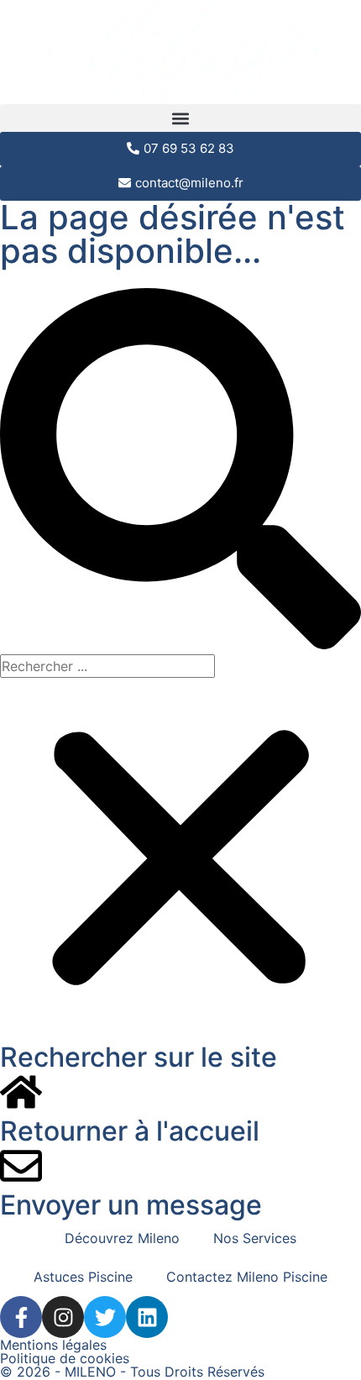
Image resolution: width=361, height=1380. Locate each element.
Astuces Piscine (83, 1276)
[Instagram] (63, 1317)
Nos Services (254, 1238)
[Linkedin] (147, 1317)
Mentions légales (53, 1344)
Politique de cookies (64, 1358)
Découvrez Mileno (122, 1238)
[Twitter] (105, 1317)
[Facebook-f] (21, 1317)
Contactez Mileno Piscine (246, 1276)
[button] (180, 118)
